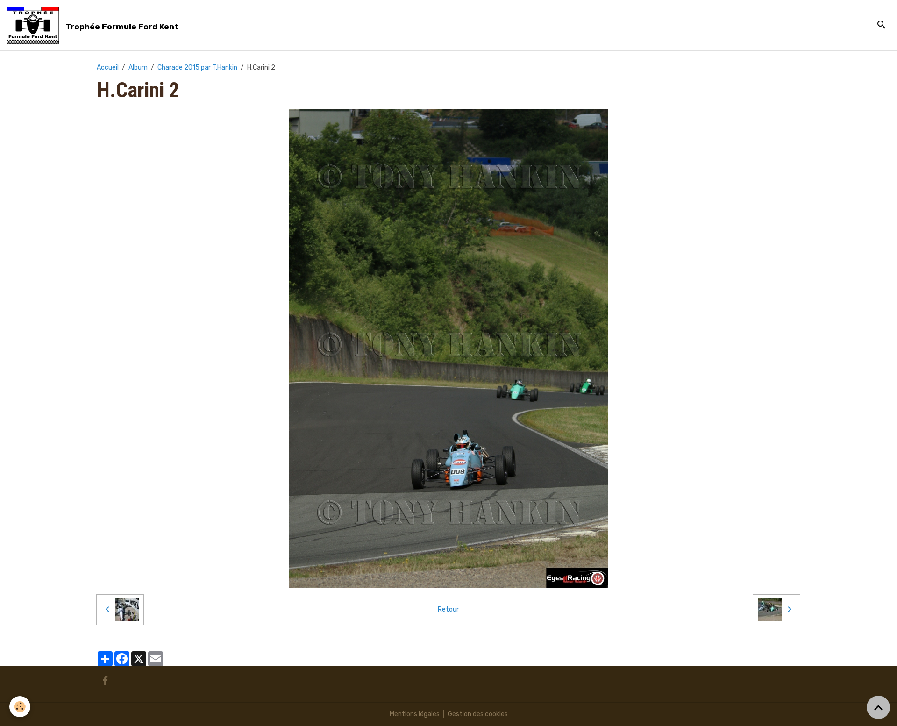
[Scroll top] (878, 707)
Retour (448, 609)
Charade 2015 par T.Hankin (197, 67)
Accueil (108, 67)
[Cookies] (19, 706)
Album (138, 67)
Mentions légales (415, 714)
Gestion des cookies (478, 714)
